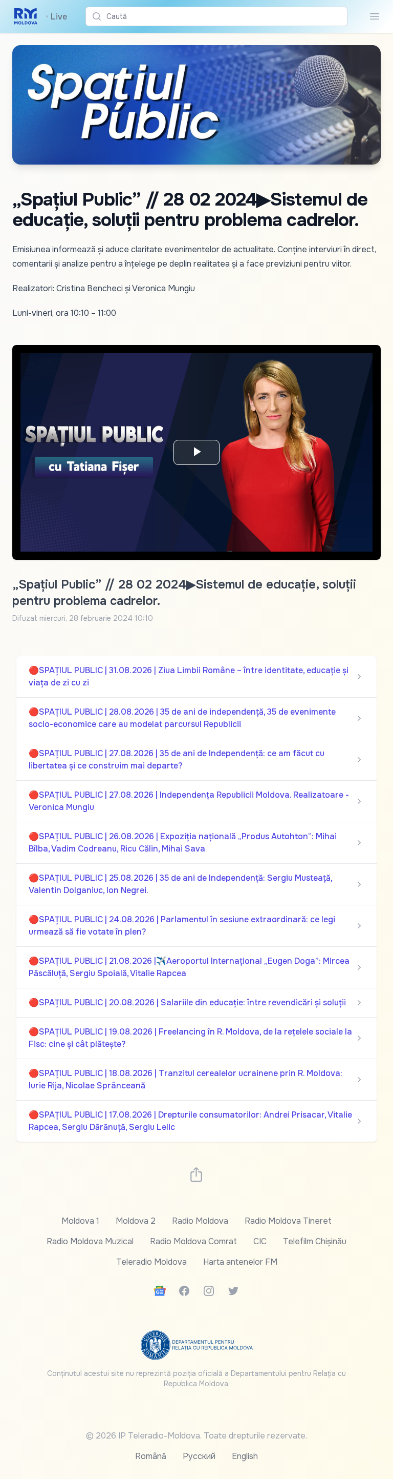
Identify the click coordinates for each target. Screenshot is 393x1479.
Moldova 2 (136, 1220)
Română (150, 1456)
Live (56, 16)
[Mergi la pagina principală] (25, 16)
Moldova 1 (80, 1220)
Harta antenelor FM (240, 1262)
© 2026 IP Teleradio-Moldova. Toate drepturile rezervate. (196, 1435)
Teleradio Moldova (151, 1262)
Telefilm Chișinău (314, 1241)
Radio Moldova (200, 1220)
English (245, 1456)
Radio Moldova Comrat (193, 1241)
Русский (199, 1456)
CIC (260, 1241)
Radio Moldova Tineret (288, 1220)
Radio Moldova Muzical (90, 1241)
